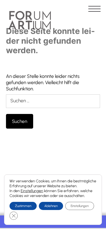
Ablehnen (51, 206)
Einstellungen (32, 191)
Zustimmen (23, 206)
